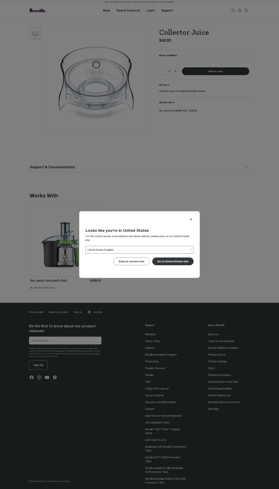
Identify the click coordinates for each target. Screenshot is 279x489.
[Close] (191, 219)
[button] (173, 261)
